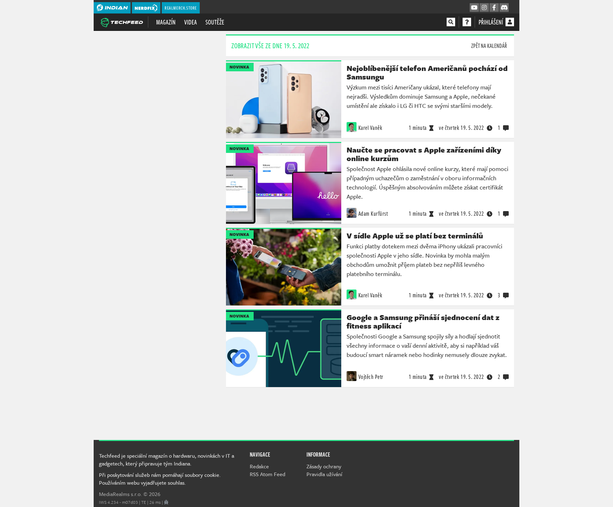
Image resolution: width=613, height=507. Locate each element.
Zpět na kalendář (489, 46)
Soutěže (214, 22)
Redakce (259, 466)
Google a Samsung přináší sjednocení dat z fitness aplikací (423, 321)
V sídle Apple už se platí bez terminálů (415, 235)
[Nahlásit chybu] (166, 502)
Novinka (239, 67)
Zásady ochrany (323, 466)
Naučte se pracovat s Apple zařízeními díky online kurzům (424, 153)
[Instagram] (484, 7)
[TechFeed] (121, 21)
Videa (190, 22)
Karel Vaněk (370, 127)
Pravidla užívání (324, 474)
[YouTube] (474, 7)
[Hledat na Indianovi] (451, 22)
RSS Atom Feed (267, 474)
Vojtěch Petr (370, 377)
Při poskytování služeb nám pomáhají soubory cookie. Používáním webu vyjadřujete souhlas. (160, 478)
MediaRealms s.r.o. (120, 494)
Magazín (166, 22)
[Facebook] (494, 7)
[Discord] (504, 7)
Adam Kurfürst (373, 213)
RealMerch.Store (181, 8)
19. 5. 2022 (461, 127)
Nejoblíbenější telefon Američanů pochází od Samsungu (427, 72)
